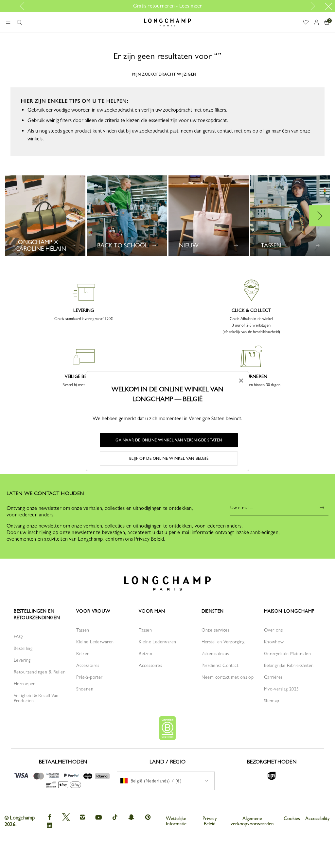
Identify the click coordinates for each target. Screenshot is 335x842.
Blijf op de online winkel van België (169, 458)
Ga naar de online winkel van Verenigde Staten (168, 440)
